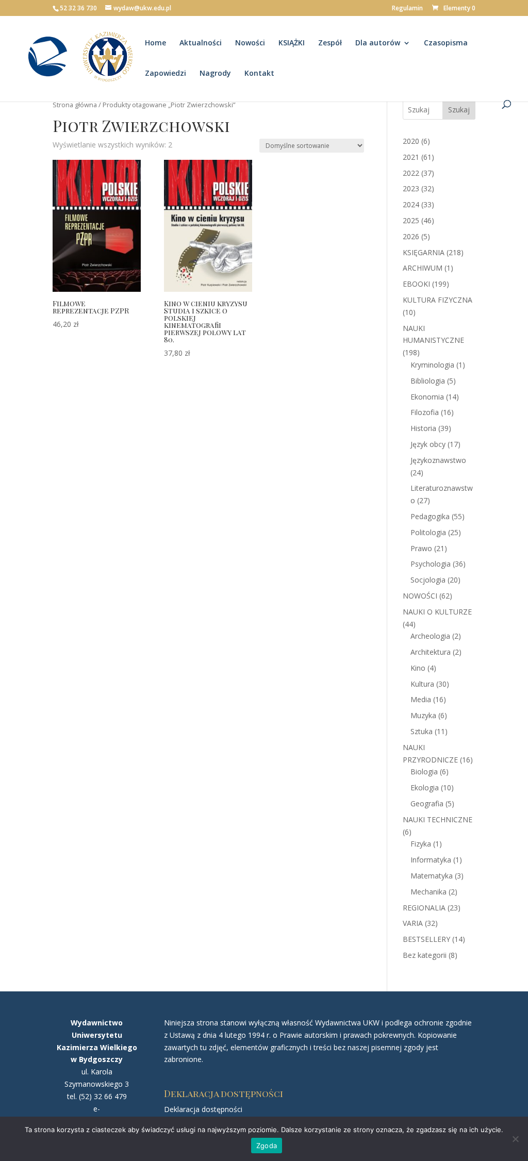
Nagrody (215, 74)
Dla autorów (377, 43)
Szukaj (459, 109)
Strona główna (75, 104)
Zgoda (266, 1145)
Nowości (250, 43)
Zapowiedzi (165, 74)
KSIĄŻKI (291, 43)
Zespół (330, 43)
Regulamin (407, 8)
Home (155, 43)
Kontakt (259, 74)
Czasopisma (446, 43)
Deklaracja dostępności (203, 1109)
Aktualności (200, 43)
